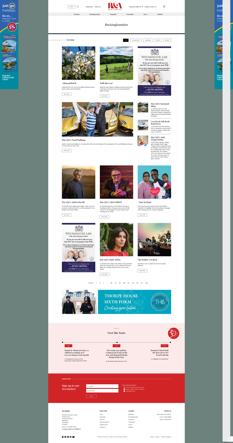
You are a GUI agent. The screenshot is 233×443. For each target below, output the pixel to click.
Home (101, 414)
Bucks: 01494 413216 (165, 419)
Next (146, 283)
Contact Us (103, 427)
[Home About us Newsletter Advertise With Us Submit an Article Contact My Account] (164, 7)
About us (98, 7)
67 (141, 283)
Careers (152, 437)
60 (111, 283)
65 (133, 283)
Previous (91, 283)
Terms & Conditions (166, 437)
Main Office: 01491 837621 (164, 414)
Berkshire (77, 14)
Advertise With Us (135, 7)
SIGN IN (71, 6)
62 (120, 283)
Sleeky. (125, 436)
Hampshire (113, 14)
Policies (157, 437)
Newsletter (89, 7)
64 (128, 283)
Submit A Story (149, 7)
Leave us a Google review (69, 427)
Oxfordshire (130, 14)
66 (137, 283)
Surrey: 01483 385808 (165, 417)
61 (115, 283)
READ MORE (66, 94)
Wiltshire (160, 14)
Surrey (146, 14)
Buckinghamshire (94, 14)
